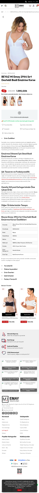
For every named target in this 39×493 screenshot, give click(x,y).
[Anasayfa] (3, 12)
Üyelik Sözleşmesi (24, 419)
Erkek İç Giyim (5, 442)
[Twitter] (11, 413)
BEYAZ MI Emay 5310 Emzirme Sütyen (29, 318)
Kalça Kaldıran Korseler (26, 450)
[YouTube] (16, 413)
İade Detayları (9, 276)
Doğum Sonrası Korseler (26, 447)
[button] (9, 311)
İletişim (4, 433)
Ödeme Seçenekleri (11, 269)
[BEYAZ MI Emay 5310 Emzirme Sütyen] (29, 300)
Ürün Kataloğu (6, 427)
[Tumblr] (14, 413)
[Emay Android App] (14, 463)
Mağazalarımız (6, 425)
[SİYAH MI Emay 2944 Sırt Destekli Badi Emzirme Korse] (5, 101)
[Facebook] (6, 413)
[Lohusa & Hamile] (7, 12)
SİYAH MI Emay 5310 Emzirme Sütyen (10, 318)
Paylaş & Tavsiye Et (10, 279)
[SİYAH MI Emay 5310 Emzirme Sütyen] (10, 300)
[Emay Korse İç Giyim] (19, 6)
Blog (3, 419)
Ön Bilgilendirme (24, 422)
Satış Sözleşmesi (24, 425)
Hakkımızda (5, 422)
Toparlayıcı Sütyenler (25, 453)
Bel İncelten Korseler (25, 442)
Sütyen (4, 453)
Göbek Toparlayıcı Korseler (27, 445)
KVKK (21, 433)
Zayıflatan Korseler (25, 439)
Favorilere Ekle (16, 314)
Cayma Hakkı (23, 427)
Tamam (19, 490)
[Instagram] (3, 413)
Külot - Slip (5, 447)
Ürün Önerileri (9, 272)
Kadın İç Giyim (5, 439)
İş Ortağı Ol (5, 430)
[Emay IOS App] (24, 463)
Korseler (4, 450)
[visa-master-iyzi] (19, 460)
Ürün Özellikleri (9, 138)
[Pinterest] (8, 413)
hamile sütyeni (26, 197)
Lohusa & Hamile (6, 445)
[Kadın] (5, 12)
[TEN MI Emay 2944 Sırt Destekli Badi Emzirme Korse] (13, 101)
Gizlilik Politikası (21, 486)
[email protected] (8, 410)
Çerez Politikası (24, 430)
